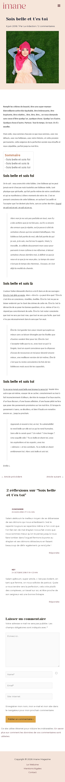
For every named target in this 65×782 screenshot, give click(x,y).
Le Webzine (32, 764)
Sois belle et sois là (17, 163)
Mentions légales (32, 768)
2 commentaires (46, 26)
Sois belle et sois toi (18, 167)
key (13, 570)
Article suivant (55, 476)
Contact (32, 772)
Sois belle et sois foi (18, 159)
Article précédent (11, 476)
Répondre (54, 553)
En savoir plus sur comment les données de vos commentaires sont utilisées (32, 732)
